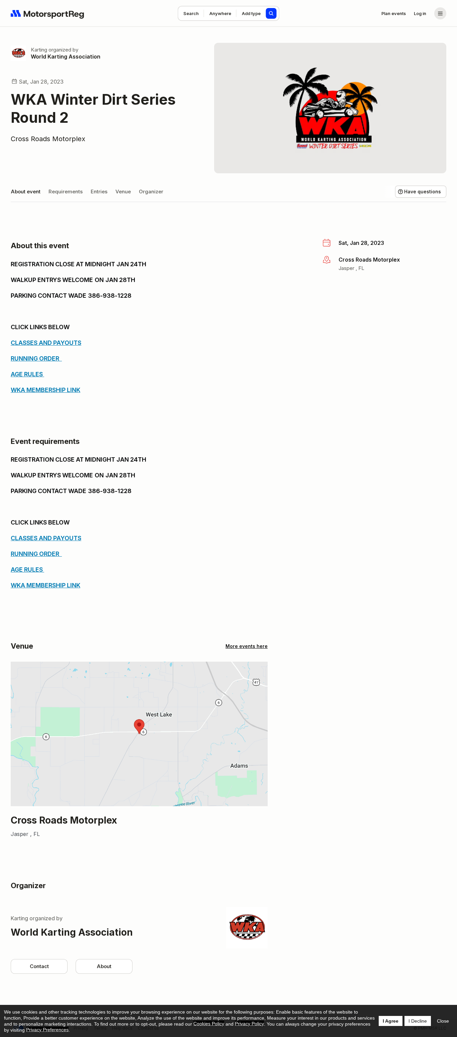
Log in (420, 13)
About (104, 966)
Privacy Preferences (47, 1029)
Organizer (151, 191)
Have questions (422, 191)
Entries (99, 191)
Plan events (393, 13)
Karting (39, 49)
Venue (123, 191)
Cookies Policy (208, 1023)
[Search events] (271, 13)
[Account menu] (440, 13)
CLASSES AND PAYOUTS (46, 342)
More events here (246, 646)
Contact (39, 966)
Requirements (66, 191)
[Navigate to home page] (47, 13)
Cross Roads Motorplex (48, 139)
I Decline (417, 1021)
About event (25, 191)
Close (443, 1021)
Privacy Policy (249, 1023)
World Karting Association (65, 56)
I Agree (390, 1021)
